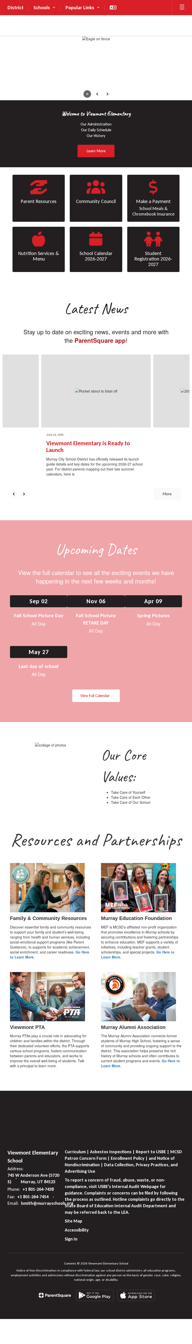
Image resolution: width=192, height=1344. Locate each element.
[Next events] (178, 696)
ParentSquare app (100, 340)
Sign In (71, 1239)
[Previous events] (14, 696)
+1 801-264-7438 (38, 1189)
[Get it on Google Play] (95, 1295)
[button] (44, 7)
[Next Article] (24, 494)
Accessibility (77, 1230)
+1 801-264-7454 (32, 1197)
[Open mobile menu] (182, 7)
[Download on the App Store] (136, 1295)
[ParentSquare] (55, 1295)
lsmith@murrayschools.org (47, 1203)
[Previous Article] (14, 494)
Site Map (73, 1221)
